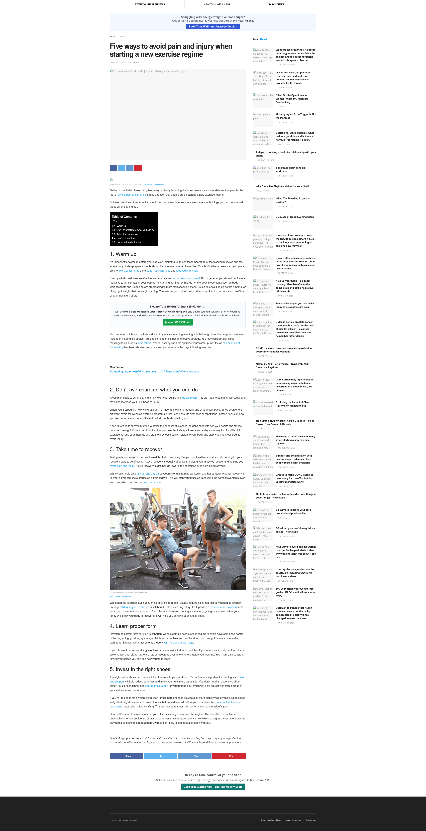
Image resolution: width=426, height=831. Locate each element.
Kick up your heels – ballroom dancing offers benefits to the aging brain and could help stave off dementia (295, 286)
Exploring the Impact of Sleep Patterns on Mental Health (293, 403)
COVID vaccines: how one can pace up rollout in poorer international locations (284, 349)
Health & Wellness (217, 4)
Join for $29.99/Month (177, 322)
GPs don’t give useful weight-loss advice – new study (295, 529)
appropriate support (156, 686)
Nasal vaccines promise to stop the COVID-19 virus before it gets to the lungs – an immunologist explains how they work (295, 240)
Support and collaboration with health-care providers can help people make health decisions (294, 459)
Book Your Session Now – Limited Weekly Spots (213, 786)
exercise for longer (129, 270)
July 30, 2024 (263, 190)
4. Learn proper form (125, 238)
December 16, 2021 (286, 467)
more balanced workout (223, 607)
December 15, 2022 (286, 64)
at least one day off (148, 473)
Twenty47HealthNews (150, 4)
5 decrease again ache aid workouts (291, 169)
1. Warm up (120, 225)
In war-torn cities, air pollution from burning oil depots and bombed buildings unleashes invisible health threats (293, 78)
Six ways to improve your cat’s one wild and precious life (293, 511)
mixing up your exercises (134, 607)
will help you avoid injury (178, 642)
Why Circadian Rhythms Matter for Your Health (283, 186)
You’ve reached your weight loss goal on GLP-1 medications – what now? (296, 592)
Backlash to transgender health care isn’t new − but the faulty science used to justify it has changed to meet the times (294, 613)
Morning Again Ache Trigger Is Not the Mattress (296, 116)
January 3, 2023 (285, 295)
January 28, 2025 (265, 160)
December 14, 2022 (286, 250)
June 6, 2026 (283, 517)
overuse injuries (152, 482)
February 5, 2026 (285, 600)
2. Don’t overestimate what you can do (134, 229)
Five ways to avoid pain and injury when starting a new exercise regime (295, 440)
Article (121, 36)
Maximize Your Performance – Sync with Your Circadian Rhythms (282, 365)
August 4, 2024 (284, 410)
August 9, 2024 (264, 371)
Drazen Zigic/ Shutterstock (153, 184)
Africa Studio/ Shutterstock (120, 596)
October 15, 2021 (285, 273)
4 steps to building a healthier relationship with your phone (286, 153)
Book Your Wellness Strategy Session (213, 26)
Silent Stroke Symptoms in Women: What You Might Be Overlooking (292, 98)
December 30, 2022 (119, 62)
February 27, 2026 (286, 106)
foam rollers (144, 343)
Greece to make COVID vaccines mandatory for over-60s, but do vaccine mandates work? (294, 478)
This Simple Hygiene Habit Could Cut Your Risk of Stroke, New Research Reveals (285, 422)
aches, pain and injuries (132, 194)
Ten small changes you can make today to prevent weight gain (295, 305)
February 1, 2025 (265, 428)
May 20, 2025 (283, 340)
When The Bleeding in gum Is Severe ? (293, 200)
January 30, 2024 (285, 622)
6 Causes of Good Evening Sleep (295, 217)
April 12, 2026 (283, 144)
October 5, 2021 (265, 356)
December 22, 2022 (286, 561)
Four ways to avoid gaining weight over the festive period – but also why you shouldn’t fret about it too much (296, 552)
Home (112, 36)
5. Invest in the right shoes (128, 242)
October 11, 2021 (285, 122)
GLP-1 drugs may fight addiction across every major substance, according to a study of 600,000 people (295, 385)
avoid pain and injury (122, 466)
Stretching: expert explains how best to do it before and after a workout (154, 371)
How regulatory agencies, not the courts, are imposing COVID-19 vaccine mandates (295, 572)
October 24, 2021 (285, 580)
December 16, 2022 (286, 536)
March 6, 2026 (284, 394)
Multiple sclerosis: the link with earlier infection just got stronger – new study (286, 495)
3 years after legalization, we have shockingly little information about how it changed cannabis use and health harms (296, 263)
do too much (189, 397)
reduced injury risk (187, 270)
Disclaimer (276, 4)
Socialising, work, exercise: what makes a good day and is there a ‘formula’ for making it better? (295, 136)
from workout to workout (186, 278)
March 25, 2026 (284, 87)
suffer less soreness (158, 270)
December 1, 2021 (285, 486)
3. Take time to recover (126, 234)
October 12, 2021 (285, 311)
